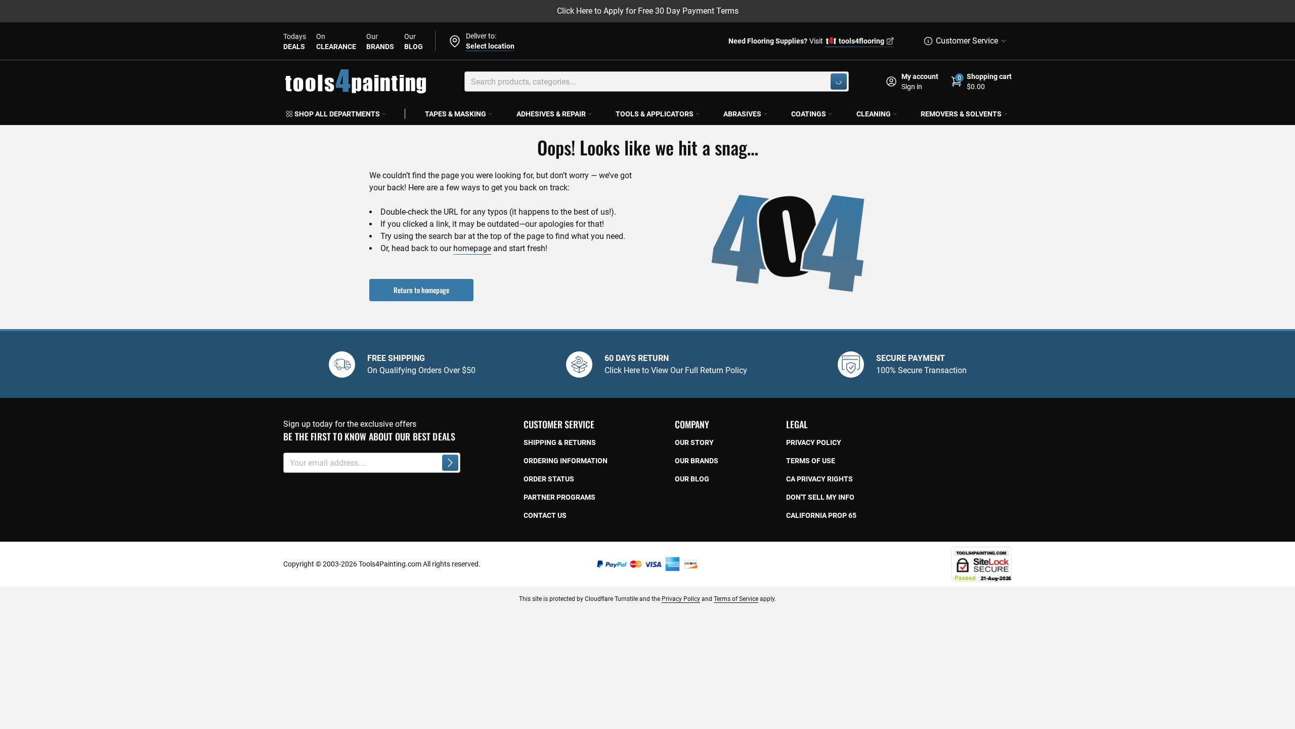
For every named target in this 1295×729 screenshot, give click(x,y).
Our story (694, 442)
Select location (490, 46)
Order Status (549, 479)
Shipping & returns (560, 442)
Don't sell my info (820, 497)
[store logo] (355, 81)
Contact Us (545, 515)
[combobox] (656, 81)
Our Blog (692, 479)
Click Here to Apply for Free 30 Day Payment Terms (648, 11)
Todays (294, 41)
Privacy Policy (681, 598)
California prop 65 (821, 515)
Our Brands (696, 461)
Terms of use (810, 461)
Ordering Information (566, 461)
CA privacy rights (819, 479)
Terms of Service (736, 598)
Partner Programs (559, 497)
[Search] (839, 81)
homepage (472, 248)
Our (380, 41)
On (336, 41)
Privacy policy (813, 442)
